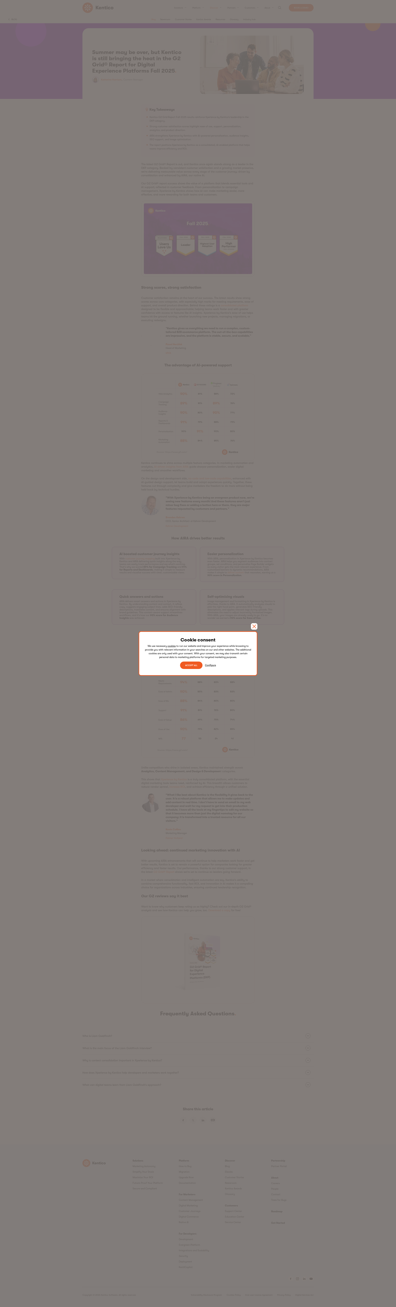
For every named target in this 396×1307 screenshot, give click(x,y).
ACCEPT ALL (191, 665)
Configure (210, 665)
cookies (172, 646)
